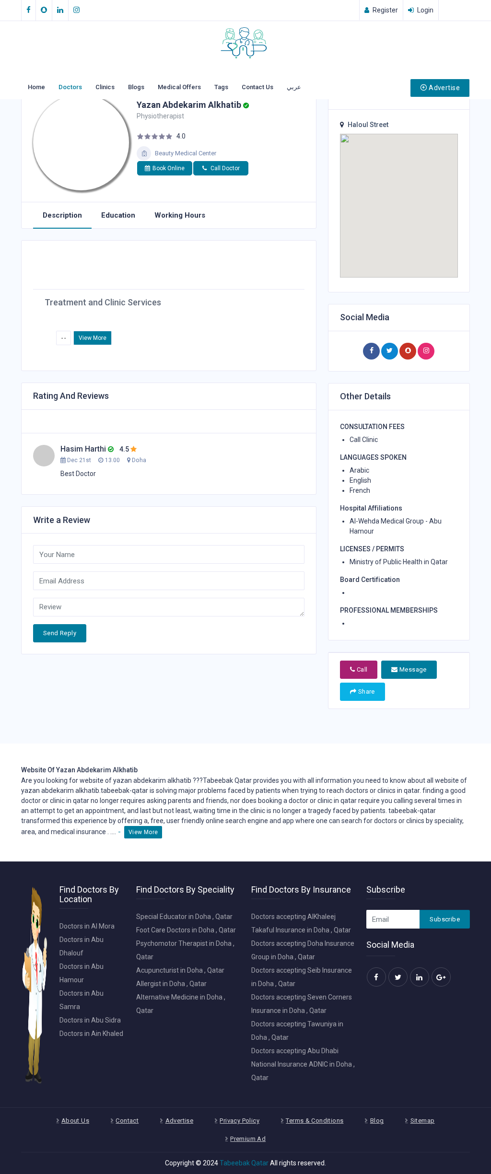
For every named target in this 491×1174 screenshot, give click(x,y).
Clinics (105, 87)
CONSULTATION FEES (372, 426)
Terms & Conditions (314, 1120)
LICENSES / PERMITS (372, 549)
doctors (356, 790)
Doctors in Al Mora (87, 926)
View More (92, 338)
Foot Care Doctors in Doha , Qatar (186, 930)
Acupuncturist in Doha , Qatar (180, 970)
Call (361, 669)
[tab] (62, 216)
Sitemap (422, 1120)
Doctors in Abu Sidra (90, 1020)
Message (412, 669)
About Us (75, 1120)
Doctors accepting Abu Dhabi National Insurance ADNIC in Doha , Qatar (303, 1064)
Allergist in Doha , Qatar (171, 984)
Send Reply (59, 633)
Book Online (168, 168)
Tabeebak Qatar (244, 1163)
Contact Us (257, 87)
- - (63, 338)
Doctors (70, 87)
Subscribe (445, 919)
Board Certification (370, 579)
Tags (221, 87)
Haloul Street (368, 124)
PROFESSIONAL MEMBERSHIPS (389, 610)
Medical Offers (179, 87)
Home (36, 87)
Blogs (136, 87)
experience (90, 821)
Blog (377, 1120)
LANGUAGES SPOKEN (373, 457)
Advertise (444, 88)
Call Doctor (224, 168)
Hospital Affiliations (371, 508)
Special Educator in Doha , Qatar (184, 916)
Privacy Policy (239, 1120)
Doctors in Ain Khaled (91, 1033)
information (333, 780)
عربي (294, 87)
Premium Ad (248, 1138)
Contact (127, 1120)
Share (365, 691)
